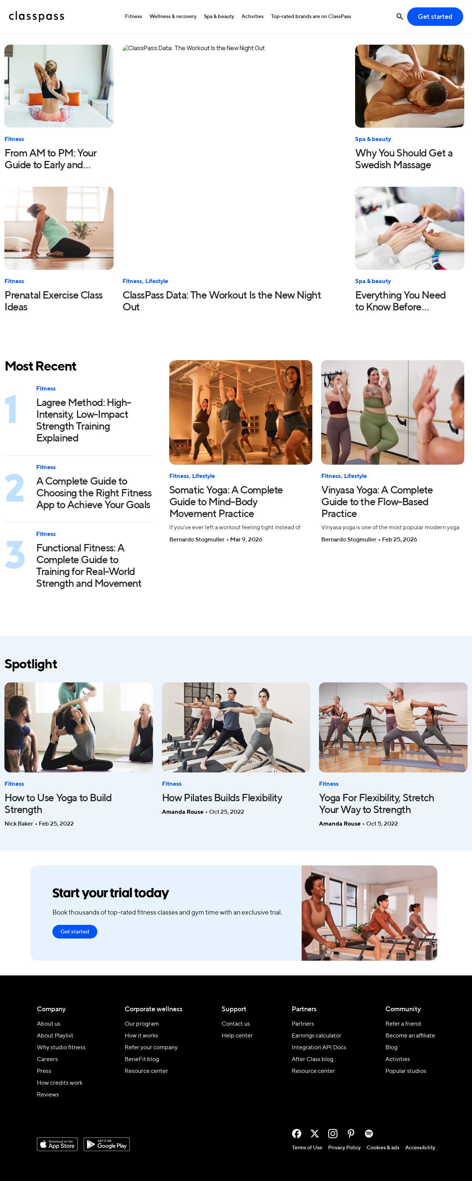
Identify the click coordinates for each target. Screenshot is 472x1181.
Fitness (133, 16)
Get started (435, 17)
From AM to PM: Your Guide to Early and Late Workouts (50, 160)
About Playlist (55, 1036)
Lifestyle (156, 282)
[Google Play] (107, 1144)
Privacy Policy (344, 1147)
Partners (303, 1024)
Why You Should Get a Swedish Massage (403, 159)
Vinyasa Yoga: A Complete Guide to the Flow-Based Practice (377, 502)
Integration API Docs (319, 1048)
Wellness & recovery (173, 16)
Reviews (48, 1095)
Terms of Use (307, 1147)
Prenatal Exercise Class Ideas (53, 301)
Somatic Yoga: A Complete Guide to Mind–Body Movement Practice (226, 502)
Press (44, 1071)
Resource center (146, 1071)
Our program (142, 1024)
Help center (237, 1036)
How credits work (60, 1083)
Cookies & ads (383, 1147)
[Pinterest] (350, 1133)
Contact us (236, 1024)
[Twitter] (314, 1133)
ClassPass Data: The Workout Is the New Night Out (221, 301)
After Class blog (312, 1060)
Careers (47, 1060)
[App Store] (57, 1144)
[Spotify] (369, 1133)
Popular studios (405, 1071)
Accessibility (420, 1147)
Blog (391, 1048)
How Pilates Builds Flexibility (222, 798)
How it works (141, 1036)
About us (48, 1024)
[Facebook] (296, 1133)
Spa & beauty (219, 16)
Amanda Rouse (183, 812)
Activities (253, 16)
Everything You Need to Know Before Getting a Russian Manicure (400, 302)
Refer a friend (403, 1024)
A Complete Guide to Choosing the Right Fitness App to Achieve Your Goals (94, 493)
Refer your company (151, 1048)
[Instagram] (332, 1133)
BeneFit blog (142, 1060)
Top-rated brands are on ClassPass (311, 16)
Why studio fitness (61, 1048)
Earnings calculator (316, 1036)
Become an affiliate (410, 1036)
